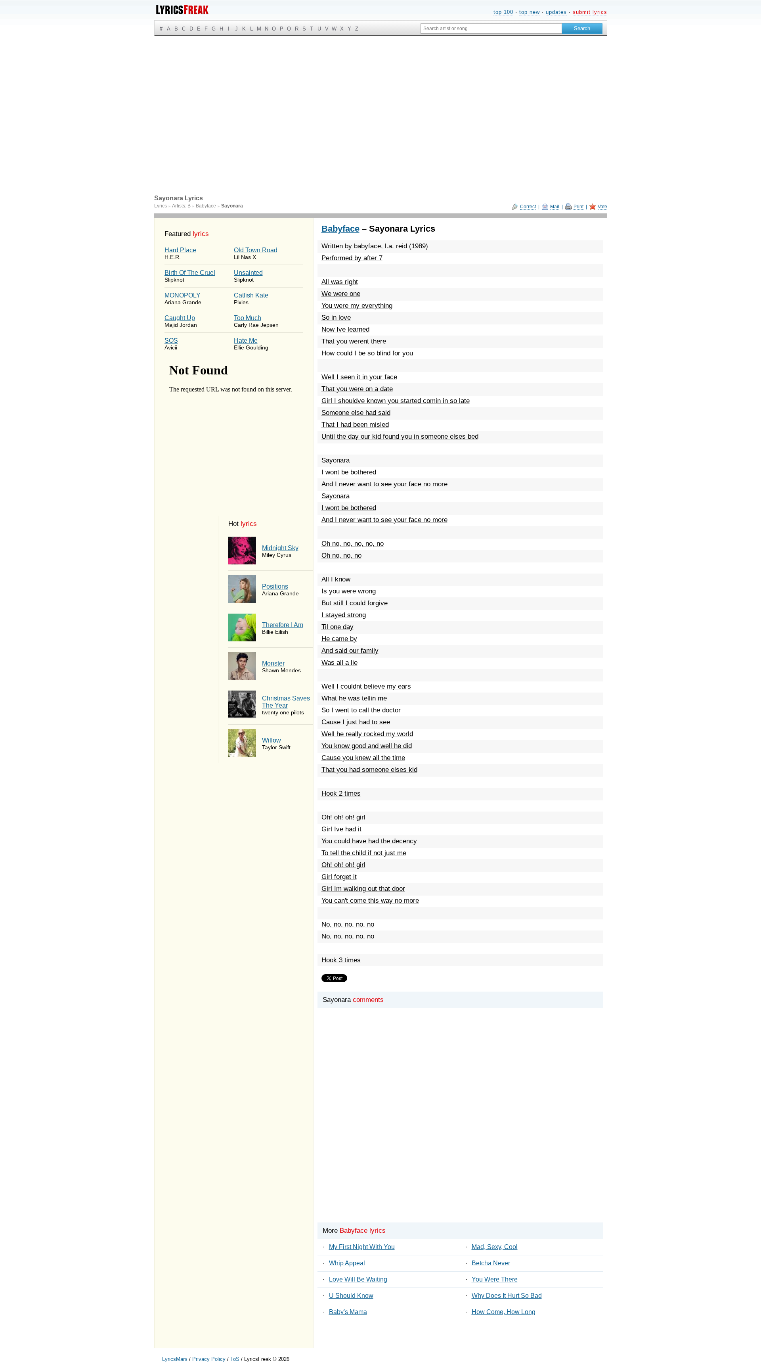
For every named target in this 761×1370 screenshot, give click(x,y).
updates (556, 12)
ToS (234, 1359)
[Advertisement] (380, 95)
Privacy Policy (209, 1359)
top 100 (503, 12)
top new (529, 12)
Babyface (340, 229)
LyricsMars (174, 1359)
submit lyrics (590, 12)
